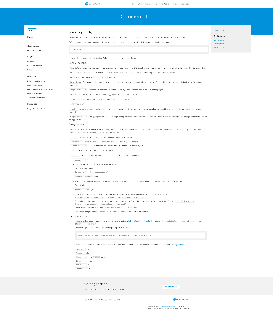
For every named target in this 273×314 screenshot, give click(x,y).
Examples (30, 70)
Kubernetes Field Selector (126, 208)
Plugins (174, 4)
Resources (184, 4)
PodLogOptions (177, 245)
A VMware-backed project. (166, 306)
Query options (218, 47)
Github (119, 299)
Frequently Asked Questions (37, 109)
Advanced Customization (36, 97)
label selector (105, 146)
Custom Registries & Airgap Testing (40, 89)
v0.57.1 (30, 30)
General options (219, 40)
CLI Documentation (34, 50)
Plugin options (218, 44)
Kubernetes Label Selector (139, 221)
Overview (30, 42)
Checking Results (33, 46)
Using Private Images (34, 93)
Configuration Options (35, 85)
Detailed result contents (36, 81)
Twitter (90, 299)
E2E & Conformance (34, 66)
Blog (140, 4)
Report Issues (219, 30)
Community (148, 4)
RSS (110, 299)
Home (133, 4)
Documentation (162, 4)
